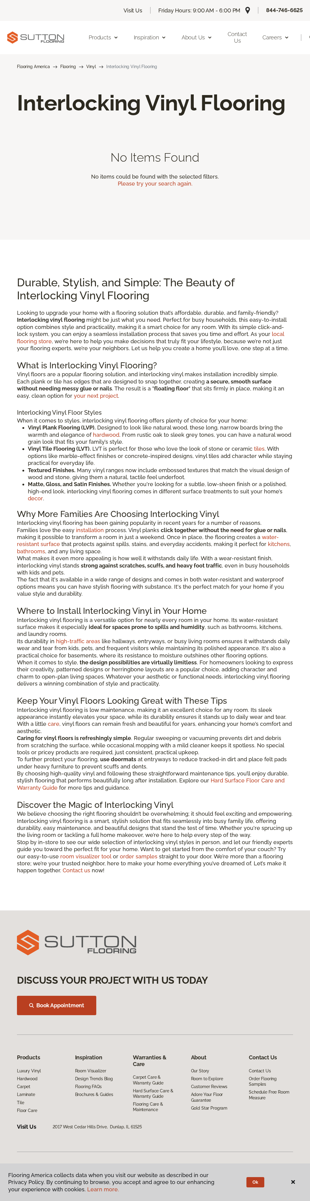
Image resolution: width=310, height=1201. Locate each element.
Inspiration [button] (146, 37)
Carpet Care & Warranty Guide (148, 1080)
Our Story (200, 1070)
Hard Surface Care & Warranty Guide (153, 1093)
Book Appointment (60, 1005)
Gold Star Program (209, 1108)
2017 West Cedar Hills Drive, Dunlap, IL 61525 (97, 1126)
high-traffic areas (78, 641)
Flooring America (33, 66)
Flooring (68, 66)
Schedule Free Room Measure (269, 1095)
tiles (259, 449)
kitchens (279, 544)
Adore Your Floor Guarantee (207, 1097)
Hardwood (27, 1078)
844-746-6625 (284, 10)
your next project (96, 396)
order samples (138, 856)
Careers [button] (272, 37)
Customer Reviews (209, 1086)
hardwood (106, 435)
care (53, 724)
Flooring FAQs (88, 1086)
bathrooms (31, 551)
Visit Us (133, 10)
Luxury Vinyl (29, 1070)
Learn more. (103, 1189)
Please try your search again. (155, 183)
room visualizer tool (85, 856)
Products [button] (100, 37)
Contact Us (237, 37)
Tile (20, 1102)
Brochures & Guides (94, 1094)
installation (90, 530)
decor (35, 498)
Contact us (76, 870)
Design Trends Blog (94, 1078)
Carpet (23, 1086)
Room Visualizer (90, 1070)
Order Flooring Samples (263, 1081)
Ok (255, 1182)
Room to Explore (207, 1078)
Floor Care (27, 1110)
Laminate (26, 1094)
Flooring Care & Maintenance (148, 1107)
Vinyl (91, 66)
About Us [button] (193, 37)
